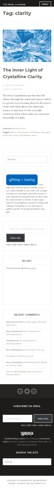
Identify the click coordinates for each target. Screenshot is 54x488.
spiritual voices (19, 128)
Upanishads (24, 135)
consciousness (23, 132)
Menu (45, 4)
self (9, 135)
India (42, 132)
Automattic (38, 483)
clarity (13, 132)
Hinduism (35, 132)
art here (32, 268)
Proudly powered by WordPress (27, 480)
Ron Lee (9, 371)
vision (33, 135)
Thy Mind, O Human (14, 4)
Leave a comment (13, 89)
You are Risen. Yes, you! (34, 350)
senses (15, 135)
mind (5, 135)
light (48, 132)
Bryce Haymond (15, 85)
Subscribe (15, 237)
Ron (8, 356)
